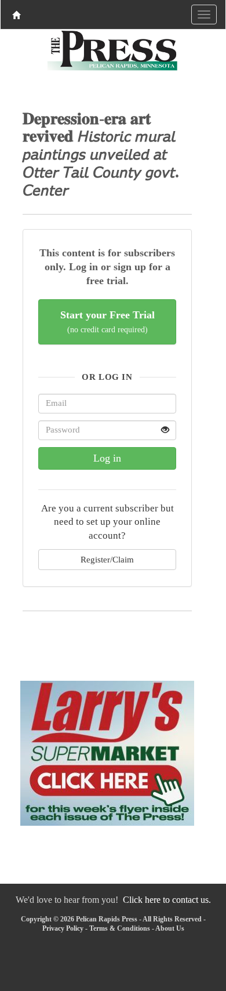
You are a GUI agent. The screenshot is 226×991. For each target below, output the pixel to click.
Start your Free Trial (107, 321)
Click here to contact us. (167, 900)
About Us (169, 928)
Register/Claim (107, 559)
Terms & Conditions (119, 928)
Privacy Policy (62, 928)
